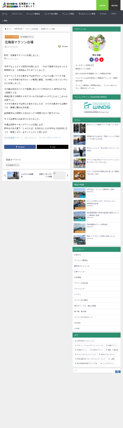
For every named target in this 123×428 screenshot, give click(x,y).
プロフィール (17, 14)
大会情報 (77, 277)
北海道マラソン (28, 37)
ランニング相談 (68, 14)
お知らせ (77, 255)
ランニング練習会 (33, 14)
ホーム (4, 14)
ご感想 (112, 359)
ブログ (113, 14)
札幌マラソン (112, 345)
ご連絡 (4, 21)
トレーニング (79, 289)
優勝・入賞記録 (113, 350)
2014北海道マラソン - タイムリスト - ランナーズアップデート (32, 138)
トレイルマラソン (108, 363)
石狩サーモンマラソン (108, 354)
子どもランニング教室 (87, 14)
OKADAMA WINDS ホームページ (96, 112)
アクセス (103, 14)
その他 (76, 328)
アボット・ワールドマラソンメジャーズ (90, 345)
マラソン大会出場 (12, 37)
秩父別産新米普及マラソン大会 (87, 363)
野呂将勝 (65, 46)
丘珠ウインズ (79, 272)
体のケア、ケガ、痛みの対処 (85, 306)
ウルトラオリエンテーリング (86, 354)
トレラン (77, 294)
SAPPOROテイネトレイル (85, 341)
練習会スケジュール (81, 266)
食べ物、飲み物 (80, 311)
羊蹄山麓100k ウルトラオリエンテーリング (91, 359)
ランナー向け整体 (51, 14)
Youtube (77, 323)
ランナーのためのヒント (83, 317)
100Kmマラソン (97, 350)
